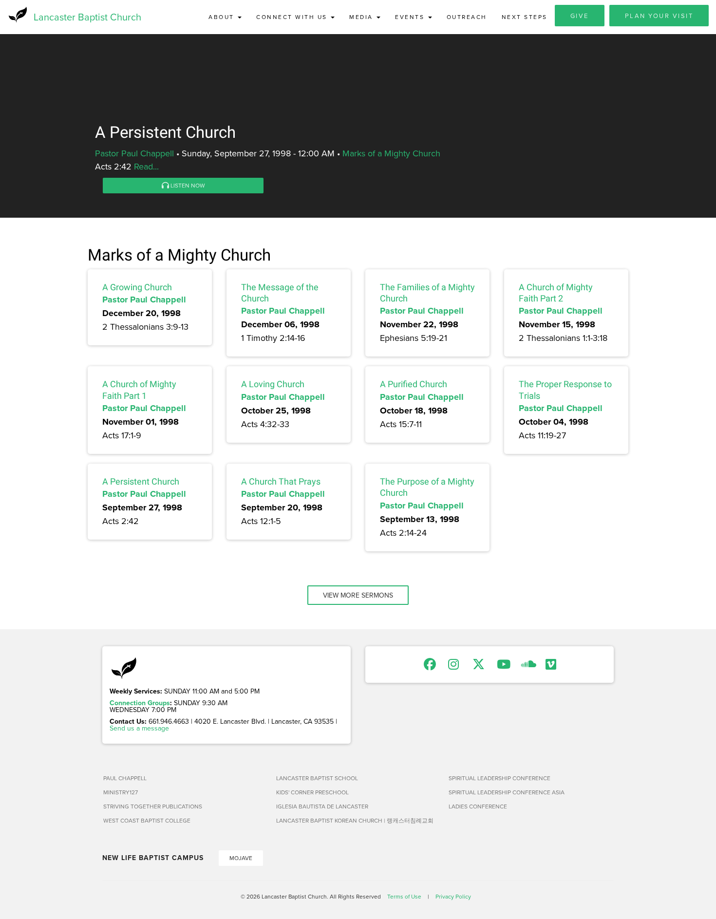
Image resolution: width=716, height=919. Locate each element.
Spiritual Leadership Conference (499, 778)
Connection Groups (140, 703)
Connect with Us (293, 17)
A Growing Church (137, 287)
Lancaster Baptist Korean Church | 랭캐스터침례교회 (354, 820)
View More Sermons (358, 595)
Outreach (467, 17)
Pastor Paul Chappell (134, 153)
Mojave (240, 858)
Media (362, 17)
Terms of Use (404, 896)
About (222, 17)
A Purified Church (413, 384)
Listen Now (187, 185)
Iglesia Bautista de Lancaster (322, 806)
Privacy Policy (453, 896)
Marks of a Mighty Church (391, 153)
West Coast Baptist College (146, 820)
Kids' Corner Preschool (312, 792)
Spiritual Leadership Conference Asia (507, 792)
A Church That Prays (280, 481)
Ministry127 (120, 792)
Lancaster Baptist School (317, 778)
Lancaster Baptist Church (87, 17)
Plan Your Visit (659, 15)
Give (579, 15)
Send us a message (139, 728)
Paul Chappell (125, 778)
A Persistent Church (140, 481)
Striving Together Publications (152, 806)
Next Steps (524, 17)
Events (411, 17)
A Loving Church (272, 384)
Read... (146, 166)
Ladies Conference (478, 806)
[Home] (17, 14)
